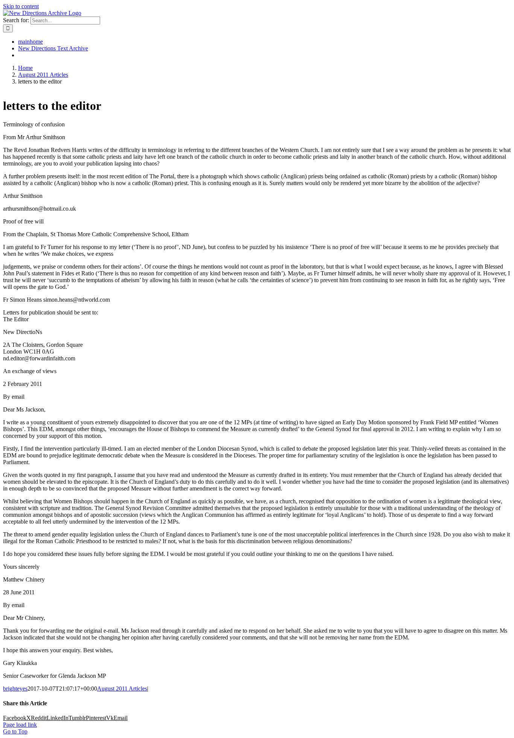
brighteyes (15, 688)
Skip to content (21, 6)
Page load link (20, 724)
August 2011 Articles (122, 688)
